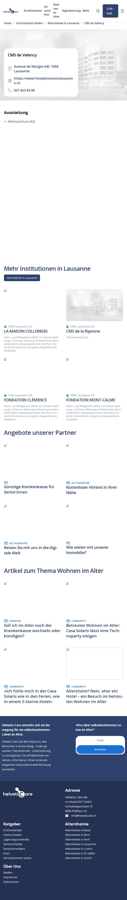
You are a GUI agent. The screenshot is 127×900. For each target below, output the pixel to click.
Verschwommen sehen (17, 858)
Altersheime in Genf (77, 839)
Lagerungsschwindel (16, 839)
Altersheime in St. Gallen (80, 853)
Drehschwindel (12, 830)
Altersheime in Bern (77, 835)
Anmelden (100, 749)
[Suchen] (98, 11)
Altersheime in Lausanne (22, 278)
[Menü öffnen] (122, 11)
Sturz (6, 853)
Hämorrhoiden (12, 835)
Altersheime (76, 824)
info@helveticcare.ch (83, 815)
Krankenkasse (33, 10)
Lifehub (110, 11)
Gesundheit (47, 10)
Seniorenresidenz (14, 849)
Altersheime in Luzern (78, 849)
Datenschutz (11, 882)
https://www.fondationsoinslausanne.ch (43, 80)
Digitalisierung (71, 10)
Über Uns (12, 866)
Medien (8, 872)
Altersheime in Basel (77, 830)
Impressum (10, 877)
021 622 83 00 (24, 90)
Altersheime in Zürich (78, 858)
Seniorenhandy (12, 844)
